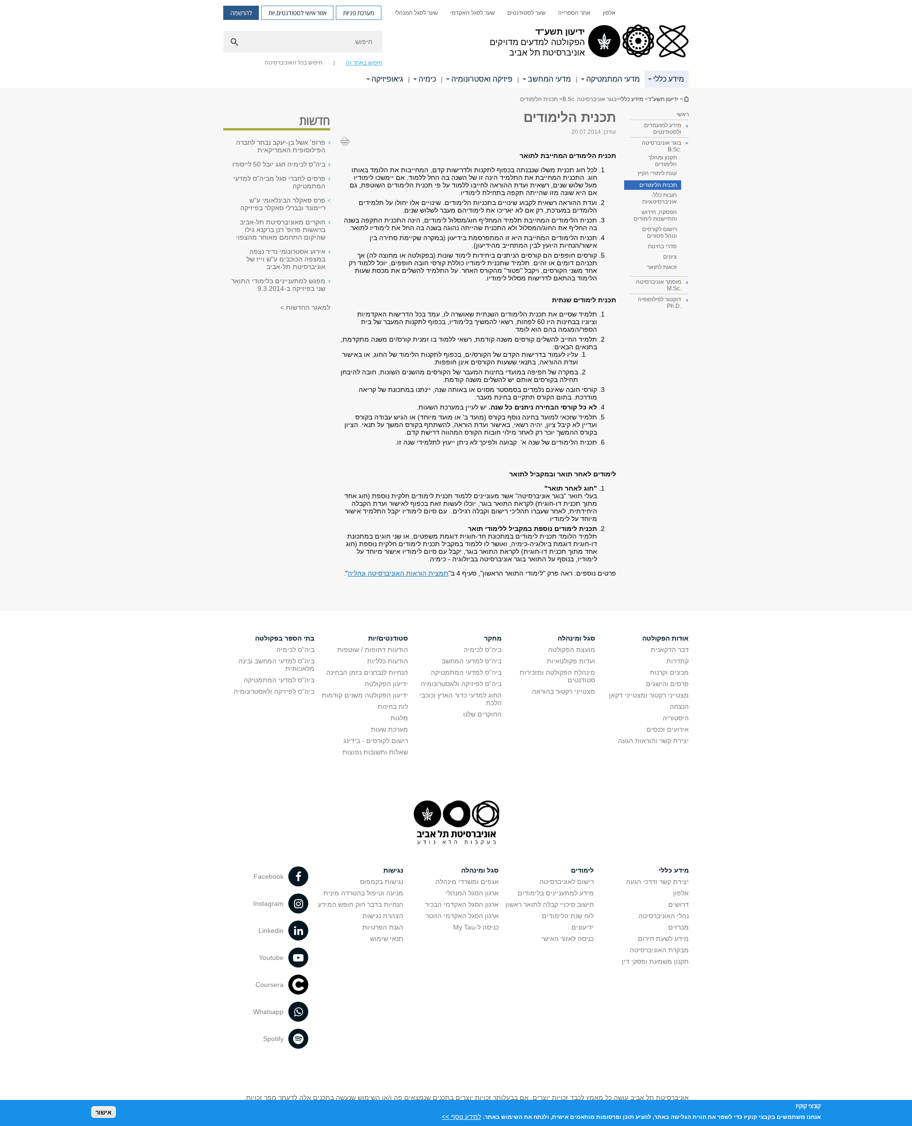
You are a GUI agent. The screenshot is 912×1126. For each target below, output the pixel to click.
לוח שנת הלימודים (568, 916)
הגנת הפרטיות (382, 927)
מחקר (493, 638)
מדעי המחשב (549, 79)
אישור (103, 1112)
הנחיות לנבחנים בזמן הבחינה (367, 672)
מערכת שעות (389, 729)
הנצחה (679, 706)
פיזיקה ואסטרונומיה (482, 79)
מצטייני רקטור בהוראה (563, 691)
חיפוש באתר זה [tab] (364, 62)
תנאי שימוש (386, 938)
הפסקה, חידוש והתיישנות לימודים (655, 215)
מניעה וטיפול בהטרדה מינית (363, 893)
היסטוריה (676, 718)
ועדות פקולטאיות (571, 661)
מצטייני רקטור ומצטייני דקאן (649, 695)
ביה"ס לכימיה (483, 649)
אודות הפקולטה (665, 638)
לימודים (582, 870)
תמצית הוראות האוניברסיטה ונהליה (398, 573)
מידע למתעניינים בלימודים (556, 893)
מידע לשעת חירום (663, 938)
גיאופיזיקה (387, 79)
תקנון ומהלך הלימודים (662, 161)
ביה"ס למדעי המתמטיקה (466, 672)
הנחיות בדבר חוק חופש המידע (360, 904)
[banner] (456, 44)
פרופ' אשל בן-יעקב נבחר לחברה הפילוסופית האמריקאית (280, 146)
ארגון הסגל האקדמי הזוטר (462, 916)
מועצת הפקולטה (571, 649)
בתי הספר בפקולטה (284, 638)
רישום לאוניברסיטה (567, 881)
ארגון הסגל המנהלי (472, 893)
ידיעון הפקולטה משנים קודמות (365, 695)
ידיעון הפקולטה (386, 684)
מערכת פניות (358, 13)
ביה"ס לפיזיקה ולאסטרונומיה (461, 684)
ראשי (682, 114)
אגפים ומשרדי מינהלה (467, 881)
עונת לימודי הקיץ (657, 173)
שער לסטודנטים (526, 12)
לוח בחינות (393, 706)
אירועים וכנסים (667, 729)
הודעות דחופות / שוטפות (372, 649)
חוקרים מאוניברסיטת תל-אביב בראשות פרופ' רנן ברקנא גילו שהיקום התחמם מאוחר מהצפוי (280, 229)
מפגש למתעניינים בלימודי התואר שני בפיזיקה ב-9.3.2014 (278, 284)
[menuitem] (609, 12)
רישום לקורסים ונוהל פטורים (659, 232)
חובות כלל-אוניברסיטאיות (659, 198)
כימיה (427, 79)
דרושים (678, 904)
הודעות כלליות (387, 661)
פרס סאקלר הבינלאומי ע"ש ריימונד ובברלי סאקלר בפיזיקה (282, 204)
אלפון (609, 12)
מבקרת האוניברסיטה (659, 950)
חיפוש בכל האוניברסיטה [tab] (294, 62)
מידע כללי (668, 79)
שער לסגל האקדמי (472, 12)
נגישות (393, 870)
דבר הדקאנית (670, 649)
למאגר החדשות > (305, 307)
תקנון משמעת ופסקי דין (655, 961)
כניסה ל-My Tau (476, 927)
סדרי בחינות (662, 246)
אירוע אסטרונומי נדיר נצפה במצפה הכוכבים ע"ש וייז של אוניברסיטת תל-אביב (286, 259)
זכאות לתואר (662, 267)
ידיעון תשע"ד (685, 99)
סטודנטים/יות (388, 638)
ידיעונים (582, 927)
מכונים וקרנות (669, 672)
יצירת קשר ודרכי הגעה (657, 881)
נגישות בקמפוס (381, 881)
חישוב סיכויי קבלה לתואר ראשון (549, 904)
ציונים (670, 256)
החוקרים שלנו (482, 714)
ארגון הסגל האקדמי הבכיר (462, 904)
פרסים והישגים (667, 684)
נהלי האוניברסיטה (663, 916)
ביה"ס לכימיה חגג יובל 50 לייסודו (278, 164)
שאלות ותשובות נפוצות (375, 752)
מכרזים (678, 927)
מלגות (399, 718)
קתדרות (677, 661)
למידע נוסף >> (461, 1116)
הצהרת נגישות (382, 916)
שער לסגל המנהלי (416, 12)
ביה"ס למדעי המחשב (472, 661)
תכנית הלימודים (658, 185)
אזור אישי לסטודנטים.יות (297, 13)
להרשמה (241, 13)
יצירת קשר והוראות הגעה (653, 740)
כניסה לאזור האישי (568, 938)
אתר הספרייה (574, 12)
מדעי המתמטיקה (613, 79)
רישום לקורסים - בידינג (375, 740)
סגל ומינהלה (576, 638)
